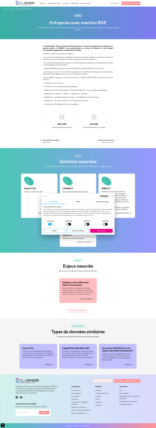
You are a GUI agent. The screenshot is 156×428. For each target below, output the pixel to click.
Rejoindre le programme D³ (78, 413)
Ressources (75, 3)
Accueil (5, 9)
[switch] (69, 224)
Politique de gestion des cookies (128, 401)
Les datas (98, 390)
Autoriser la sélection (78, 230)
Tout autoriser (101, 230)
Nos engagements (76, 393)
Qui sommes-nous (76, 390)
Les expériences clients (101, 393)
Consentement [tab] (53, 201)
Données (11, 9)
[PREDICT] (117, 196)
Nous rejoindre (75, 396)
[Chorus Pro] (38, 356)
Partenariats (74, 399)
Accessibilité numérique (125, 404)
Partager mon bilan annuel (78, 407)
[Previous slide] (23, 306)
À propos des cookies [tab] (102, 201)
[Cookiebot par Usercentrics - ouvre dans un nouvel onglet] (101, 196)
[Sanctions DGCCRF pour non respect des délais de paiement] (117, 356)
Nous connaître (86, 3)
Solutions (43, 3)
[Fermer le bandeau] (112, 196)
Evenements (98, 402)
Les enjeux (98, 396)
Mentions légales (124, 393)
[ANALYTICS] (39, 196)
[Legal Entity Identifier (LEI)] (78, 356)
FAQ (120, 390)
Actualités (66, 3)
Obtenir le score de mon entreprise (81, 410)
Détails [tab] (78, 201)
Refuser (54, 230)
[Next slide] (132, 306)
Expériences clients (54, 3)
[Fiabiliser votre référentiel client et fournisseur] (78, 290)
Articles (97, 399)
